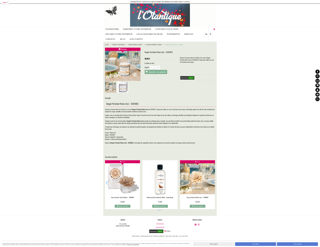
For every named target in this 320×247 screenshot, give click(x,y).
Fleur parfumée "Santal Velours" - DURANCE (122, 197)
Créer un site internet (183, 236)
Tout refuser (255, 244)
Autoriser (191, 78)
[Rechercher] (210, 34)
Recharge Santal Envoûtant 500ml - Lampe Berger (160, 197)
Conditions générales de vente (146, 236)
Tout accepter (297, 244)
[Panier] (317, 85)
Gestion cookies (168, 236)
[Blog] (317, 94)
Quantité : (147, 67)
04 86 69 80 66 (160, 224)
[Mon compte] (317, 90)
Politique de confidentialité (159, 236)
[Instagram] (317, 76)
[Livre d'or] (317, 99)
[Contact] (317, 81)
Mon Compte (175, 236)
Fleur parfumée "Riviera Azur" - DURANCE (197, 197)
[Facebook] (317, 72)
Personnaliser (214, 244)
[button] (107, 183)
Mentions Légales (135, 236)
